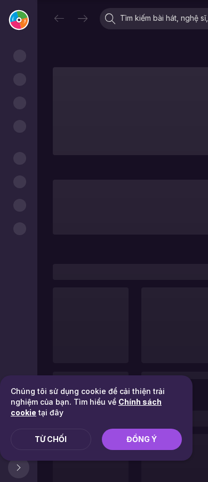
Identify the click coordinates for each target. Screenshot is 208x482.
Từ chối (51, 439)
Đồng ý (141, 439)
